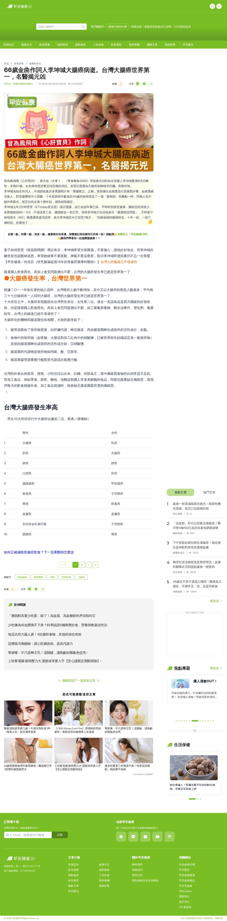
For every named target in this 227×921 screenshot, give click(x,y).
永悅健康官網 (187, 864)
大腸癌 (81, 577)
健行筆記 (184, 901)
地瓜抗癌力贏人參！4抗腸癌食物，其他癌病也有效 (44, 634)
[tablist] (195, 492)
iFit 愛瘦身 (185, 907)
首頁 (6, 63)
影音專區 (116, 44)
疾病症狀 (8, 44)
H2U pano (185, 891)
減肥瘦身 (62, 44)
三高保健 (98, 44)
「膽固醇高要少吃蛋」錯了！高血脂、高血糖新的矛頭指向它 (52, 616)
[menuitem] (8, 45)
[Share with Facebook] (144, 83)
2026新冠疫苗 (182, 26)
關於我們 (137, 864)
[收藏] (120, 83)
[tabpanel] (195, 551)
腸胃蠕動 (38, 577)
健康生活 (26, 44)
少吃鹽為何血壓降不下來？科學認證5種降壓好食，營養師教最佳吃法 (57, 625)
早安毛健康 (185, 885)
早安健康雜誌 (187, 880)
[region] (78, 236)
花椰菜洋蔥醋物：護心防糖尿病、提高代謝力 (40, 644)
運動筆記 (184, 896)
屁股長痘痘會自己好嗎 (157, 26)
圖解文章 (152, 44)
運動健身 (80, 44)
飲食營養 (44, 44)
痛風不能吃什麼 (117, 26)
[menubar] (98, 45)
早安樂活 (188, 44)
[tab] (180, 492)
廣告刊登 (137, 875)
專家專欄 (134, 44)
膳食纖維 (22, 577)
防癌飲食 (66, 577)
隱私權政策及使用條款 (145, 880)
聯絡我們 (137, 869)
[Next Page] (89, 565)
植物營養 (170, 44)
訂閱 (59, 835)
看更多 (214, 601)
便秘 (52, 577)
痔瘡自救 (136, 26)
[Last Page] (95, 565)
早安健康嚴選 (187, 875)
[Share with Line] (137, 83)
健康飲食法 (35, 63)
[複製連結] (151, 83)
